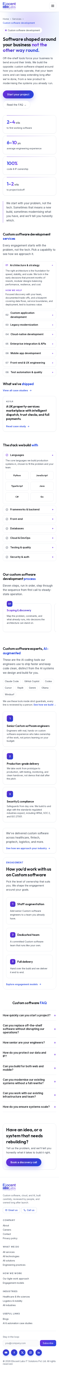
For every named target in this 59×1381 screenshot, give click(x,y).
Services (16, 19)
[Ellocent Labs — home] (9, 5)
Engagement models (13, 1283)
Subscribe (48, 1343)
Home (6, 19)
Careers (7, 1229)
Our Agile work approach (16, 1278)
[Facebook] (14, 1352)
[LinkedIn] (39, 1352)
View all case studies (15, 390)
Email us (13, 1210)
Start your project (18, 94)
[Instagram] (30, 1352)
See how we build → (45, 704)
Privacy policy (10, 1238)
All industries (9, 1305)
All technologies (11, 1256)
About (6, 1225)
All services (9, 1252)
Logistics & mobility (12, 1301)
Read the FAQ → (16, 104)
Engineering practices (14, 1264)
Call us (30, 1210)
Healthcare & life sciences (16, 1296)
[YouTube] (6, 1352)
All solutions (9, 1260)
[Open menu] (52, 5)
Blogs (6, 1319)
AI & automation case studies (17, 1323)
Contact (7, 1234)
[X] (22, 1352)
